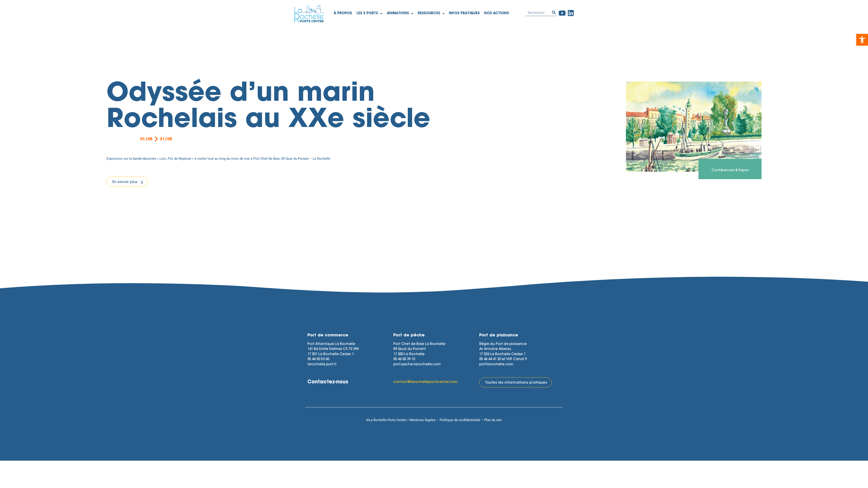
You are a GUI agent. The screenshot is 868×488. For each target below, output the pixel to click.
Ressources (429, 13)
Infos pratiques (464, 13)
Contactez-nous (327, 382)
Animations (398, 13)
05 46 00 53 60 (318, 359)
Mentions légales (423, 420)
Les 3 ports (367, 13)
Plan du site (493, 420)
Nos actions (496, 13)
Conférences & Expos (730, 170)
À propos (343, 13)
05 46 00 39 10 (404, 359)
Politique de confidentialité (460, 420)
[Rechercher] (553, 12)
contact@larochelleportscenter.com (425, 382)
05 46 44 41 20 (490, 359)
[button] (862, 40)
